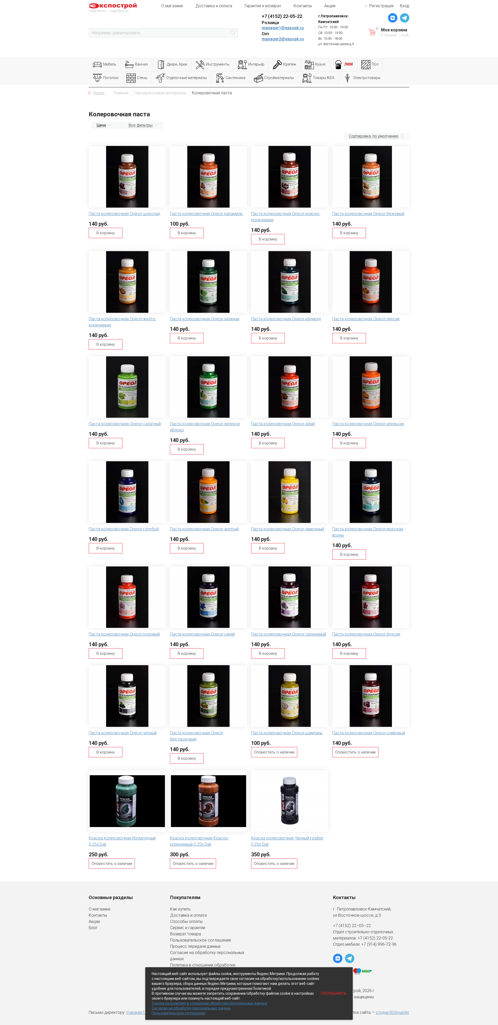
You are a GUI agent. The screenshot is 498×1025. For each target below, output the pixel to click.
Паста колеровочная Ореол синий (202, 634)
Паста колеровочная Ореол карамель (206, 213)
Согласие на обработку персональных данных (191, 1008)
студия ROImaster (392, 1012)
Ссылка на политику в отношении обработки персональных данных (209, 1003)
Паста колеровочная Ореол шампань (287, 732)
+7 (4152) (367, 938)
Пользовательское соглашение (200, 940)
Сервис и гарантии (187, 927)
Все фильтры (141, 125)
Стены (142, 78)
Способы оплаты (186, 921)
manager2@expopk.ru (283, 39)
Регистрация (381, 5)
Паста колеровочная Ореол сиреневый (288, 634)
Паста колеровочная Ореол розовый (124, 634)
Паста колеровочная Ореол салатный (125, 423)
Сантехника (235, 78)
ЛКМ (348, 64)
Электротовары (367, 78)
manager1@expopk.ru (283, 27)
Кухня (320, 64)
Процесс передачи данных (195, 946)
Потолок (110, 78)
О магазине (172, 5)
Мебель (109, 64)
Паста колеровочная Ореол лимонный (287, 528)
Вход (404, 5)
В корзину (105, 233)
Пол (375, 64)
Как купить (180, 909)
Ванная (141, 64)
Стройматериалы (279, 78)
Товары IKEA (323, 78)
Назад (99, 92)
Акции (329, 5)
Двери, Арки (177, 64)
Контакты (303, 5)
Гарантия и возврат (263, 5)
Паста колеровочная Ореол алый (283, 423)
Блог (93, 927)
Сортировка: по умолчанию (373, 136)
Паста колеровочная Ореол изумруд (286, 318)
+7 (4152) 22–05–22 (352, 925)
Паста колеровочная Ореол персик (366, 318)
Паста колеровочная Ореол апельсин (368, 423)
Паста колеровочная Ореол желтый (204, 528)
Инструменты (217, 64)
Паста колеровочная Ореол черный (123, 732)
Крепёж (289, 64)
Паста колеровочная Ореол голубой (124, 528)
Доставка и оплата (214, 5)
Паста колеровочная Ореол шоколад (124, 213)
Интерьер (256, 64)
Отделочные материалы (186, 78)
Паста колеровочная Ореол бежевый (368, 213)
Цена (101, 125)
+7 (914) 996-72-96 (379, 944)
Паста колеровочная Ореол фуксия (366, 634)
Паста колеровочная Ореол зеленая (204, 318)
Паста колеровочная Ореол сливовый (368, 732)
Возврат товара (185, 933)
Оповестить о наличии (274, 752)
